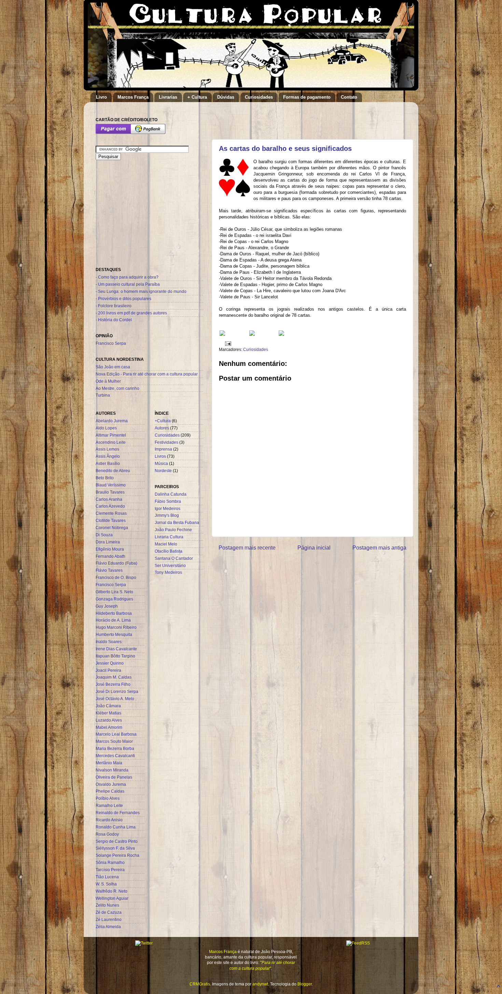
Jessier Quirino (110, 663)
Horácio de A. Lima (113, 620)
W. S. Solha (106, 884)
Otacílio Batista (168, 551)
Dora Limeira (108, 542)
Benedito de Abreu (113, 470)
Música (161, 463)
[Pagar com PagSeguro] (131, 132)
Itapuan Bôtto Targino (115, 656)
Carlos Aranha (109, 499)
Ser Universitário (170, 565)
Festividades (166, 442)
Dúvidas (225, 97)
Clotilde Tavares (111, 520)
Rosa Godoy (107, 834)
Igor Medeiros (167, 508)
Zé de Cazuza (109, 912)
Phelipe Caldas (110, 791)
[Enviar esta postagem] (227, 343)
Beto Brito (105, 477)
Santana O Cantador (174, 558)
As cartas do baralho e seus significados (285, 148)
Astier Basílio (108, 463)
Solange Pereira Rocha (117, 855)
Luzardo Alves (109, 720)
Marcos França (133, 97)
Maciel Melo (166, 544)
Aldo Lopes (106, 428)
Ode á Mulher (108, 381)
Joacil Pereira (108, 670)
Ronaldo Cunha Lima (116, 827)
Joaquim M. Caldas (113, 677)
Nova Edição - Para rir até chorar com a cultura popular (147, 374)
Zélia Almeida (108, 926)
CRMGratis (200, 984)
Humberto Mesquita (114, 634)
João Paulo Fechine (173, 529)
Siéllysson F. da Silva (115, 848)
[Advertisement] (298, 117)
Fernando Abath (110, 556)
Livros (160, 456)
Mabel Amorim (109, 727)
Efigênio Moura (110, 549)
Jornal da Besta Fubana (177, 522)
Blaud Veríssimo (111, 485)
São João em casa (113, 367)
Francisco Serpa (111, 343)
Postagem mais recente (247, 547)
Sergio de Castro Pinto (117, 841)
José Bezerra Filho (113, 684)
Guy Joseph (107, 606)
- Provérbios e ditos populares (123, 298)
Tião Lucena (107, 877)
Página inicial (314, 547)
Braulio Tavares (110, 492)
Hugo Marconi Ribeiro (116, 627)
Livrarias (168, 97)
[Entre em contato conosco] (281, 334)
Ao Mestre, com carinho (117, 388)
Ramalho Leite (109, 805)
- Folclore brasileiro (113, 305)
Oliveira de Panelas (114, 777)
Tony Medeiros (168, 572)
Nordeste (163, 470)
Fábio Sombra (168, 501)
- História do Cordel (114, 319)
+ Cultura (197, 97)
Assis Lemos (107, 449)
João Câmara (108, 706)
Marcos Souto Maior (114, 741)
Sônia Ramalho (110, 862)
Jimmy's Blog (167, 515)
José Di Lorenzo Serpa (117, 691)
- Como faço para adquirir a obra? (127, 277)
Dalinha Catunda (170, 494)
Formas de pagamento (307, 97)
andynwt (260, 984)
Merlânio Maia (109, 763)
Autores (162, 428)
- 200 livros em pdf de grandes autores (131, 313)
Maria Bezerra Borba (115, 748)
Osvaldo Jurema (111, 784)
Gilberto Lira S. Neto (114, 592)
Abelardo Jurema (112, 420)
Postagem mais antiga (379, 547)
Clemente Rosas (111, 513)
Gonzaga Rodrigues (114, 599)
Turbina (103, 395)
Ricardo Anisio (109, 820)
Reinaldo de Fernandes (118, 812)
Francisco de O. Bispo (116, 577)
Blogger (304, 984)
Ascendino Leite (111, 442)
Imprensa (163, 449)
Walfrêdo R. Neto (111, 891)
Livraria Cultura (169, 537)
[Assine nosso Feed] (222, 334)
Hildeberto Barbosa (114, 613)
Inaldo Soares (109, 641)
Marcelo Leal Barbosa (116, 734)
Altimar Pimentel (111, 435)
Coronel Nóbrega (112, 527)
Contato (349, 97)
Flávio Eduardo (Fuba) (116, 563)
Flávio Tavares (109, 570)
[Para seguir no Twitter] (252, 334)
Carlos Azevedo (110, 506)
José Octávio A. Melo (115, 698)
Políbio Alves (108, 798)
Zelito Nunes (107, 905)
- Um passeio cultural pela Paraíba (128, 284)
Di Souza (104, 534)
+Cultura (163, 420)
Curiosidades (259, 97)
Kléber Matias (108, 713)
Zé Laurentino (109, 919)
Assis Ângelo (108, 456)
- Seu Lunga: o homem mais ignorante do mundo (141, 291)
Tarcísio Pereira (110, 869)
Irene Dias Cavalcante (116, 649)
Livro (101, 97)
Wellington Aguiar (112, 898)
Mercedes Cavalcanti (115, 755)
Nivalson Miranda (112, 770)
